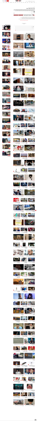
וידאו (19, 2)
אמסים (25, 2)
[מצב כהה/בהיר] (9, 0)
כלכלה (21, 2)
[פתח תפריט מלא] (34, 2)
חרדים (23, 2)
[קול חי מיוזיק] (3, 1)
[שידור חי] (5, 1)
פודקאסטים (11, 2)
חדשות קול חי (32, 11)
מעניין (13, 2)
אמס (33, 7)
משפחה (15, 2)
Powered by (15, 33)
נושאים (8, 2)
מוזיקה (17, 2)
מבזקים (32, 7)
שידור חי (6, 2)
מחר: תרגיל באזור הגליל (30, 7)
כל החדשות (32, 2)
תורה (29, 2)
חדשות (27, 2)
